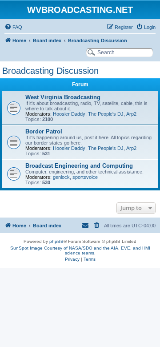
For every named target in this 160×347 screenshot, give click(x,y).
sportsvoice (85, 177)
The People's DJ (106, 114)
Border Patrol (43, 131)
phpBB (56, 241)
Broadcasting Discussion (50, 71)
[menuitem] (13, 27)
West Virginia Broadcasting (62, 97)
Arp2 (131, 114)
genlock (61, 177)
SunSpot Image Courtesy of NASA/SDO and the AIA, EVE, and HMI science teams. (80, 250)
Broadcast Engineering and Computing (79, 165)
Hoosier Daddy (69, 114)
